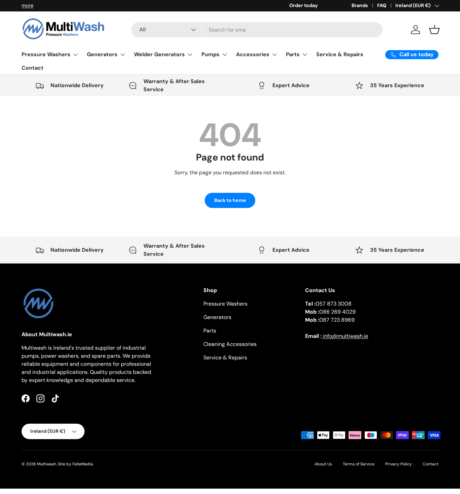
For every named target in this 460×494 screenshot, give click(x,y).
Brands (360, 5)
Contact (32, 67)
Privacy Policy (398, 464)
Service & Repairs (339, 54)
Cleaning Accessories (230, 344)
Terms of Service (358, 464)
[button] (434, 29)
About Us (323, 464)
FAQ (381, 5)
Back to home (230, 200)
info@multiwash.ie (345, 336)
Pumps (210, 54)
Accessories (252, 54)
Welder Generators (159, 54)
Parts (293, 54)
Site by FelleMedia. (76, 464)
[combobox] (257, 29)
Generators (102, 54)
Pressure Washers (46, 54)
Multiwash (46, 464)
